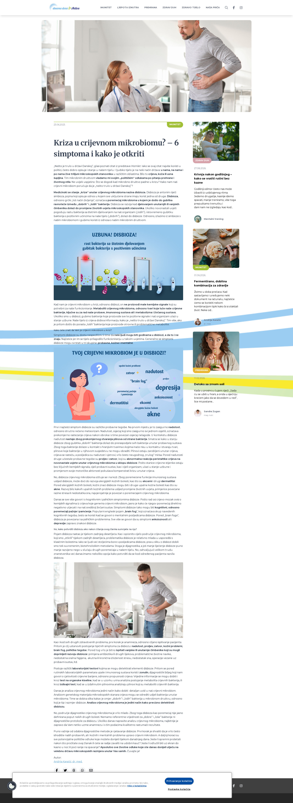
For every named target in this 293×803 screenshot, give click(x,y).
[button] (12, 786)
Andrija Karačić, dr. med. (68, 761)
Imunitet (106, 7)
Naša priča (213, 7)
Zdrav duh (169, 7)
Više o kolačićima (136, 786)
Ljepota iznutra (128, 7)
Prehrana (150, 7)
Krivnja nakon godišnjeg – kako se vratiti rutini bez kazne (213, 178)
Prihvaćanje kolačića (179, 781)
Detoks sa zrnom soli (209, 384)
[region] (122, 785)
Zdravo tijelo (191, 7)
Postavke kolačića (179, 789)
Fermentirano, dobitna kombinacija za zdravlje (211, 283)
